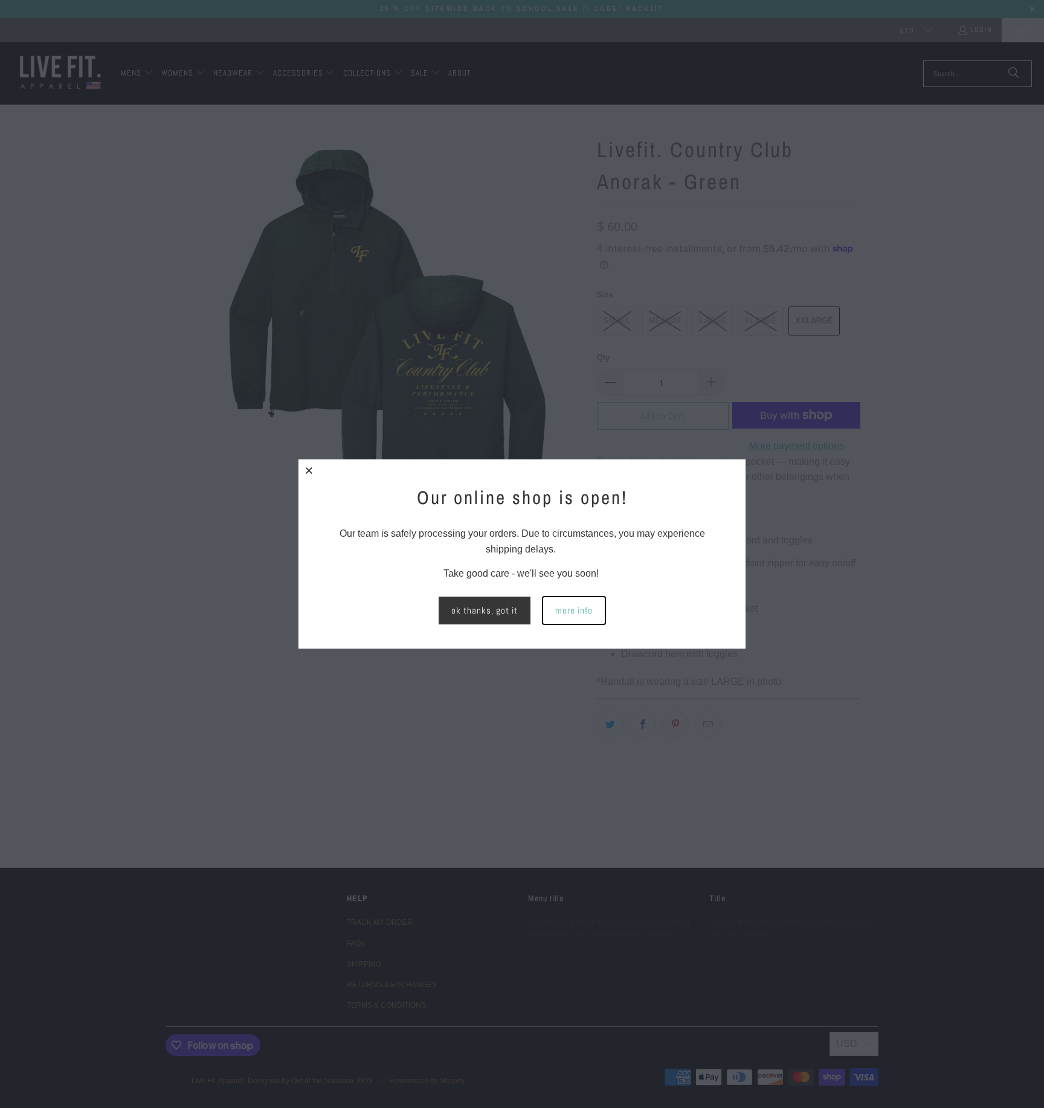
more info (574, 610)
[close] (309, 470)
